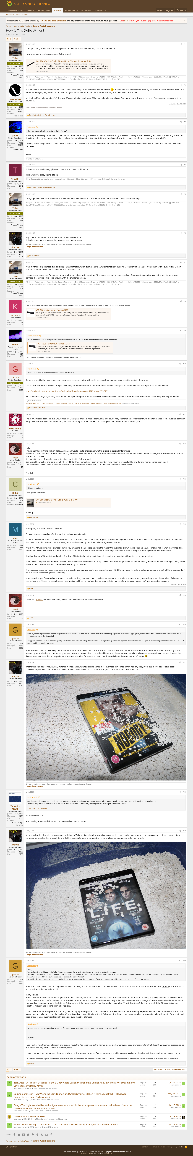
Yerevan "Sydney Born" (17, 76)
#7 (185, 262)
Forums (57, 10)
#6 (185, 233)
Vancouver (19, 505)
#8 (185, 301)
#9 (185, 330)
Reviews (30, 10)
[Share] (181, 44)
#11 (184, 414)
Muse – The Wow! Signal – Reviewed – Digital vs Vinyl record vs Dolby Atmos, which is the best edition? (66, 1124)
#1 (185, 44)
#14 (184, 524)
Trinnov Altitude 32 (47, 403)
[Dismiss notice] (184, 20)
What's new (70, 10)
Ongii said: (31, 965)
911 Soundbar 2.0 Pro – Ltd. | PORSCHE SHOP (57, 499)
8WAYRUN (108, 1154)
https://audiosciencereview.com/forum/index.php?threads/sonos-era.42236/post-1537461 (67, 391)
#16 (184, 624)
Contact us (146, 1147)
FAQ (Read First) (15, 10)
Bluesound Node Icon (32, 403)
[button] (77, 10)
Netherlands (18, 116)
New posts (10, 14)
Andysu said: (32, 797)
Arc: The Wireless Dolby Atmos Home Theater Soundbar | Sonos (65, 61)
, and (42, 187)
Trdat (10, 34)
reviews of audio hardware (53, 20)
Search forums (22, 14)
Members (99, 10)
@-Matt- (39, 599)
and (37, 408)
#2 (185, 85)
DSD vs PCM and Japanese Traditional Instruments (88, 403)
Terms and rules (158, 1147)
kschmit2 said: (32, 336)
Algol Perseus (18, 149)
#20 (184, 960)
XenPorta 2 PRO (86, 1154)
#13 (184, 479)
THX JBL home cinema (34, 247)
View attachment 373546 (37, 808)
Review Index (44, 10)
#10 (184, 364)
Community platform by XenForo (82, 1152)
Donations (86, 10)
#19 (184, 831)
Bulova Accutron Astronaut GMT (112, 403)
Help (181, 1147)
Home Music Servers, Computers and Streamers (49, 1119)
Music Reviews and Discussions (45, 1088)
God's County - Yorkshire (17, 824)
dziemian (17, 1119)
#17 (184, 662)
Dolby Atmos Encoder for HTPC (30, 1116)
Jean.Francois (19, 1088)
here (126, 20)
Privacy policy (171, 1147)
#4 (185, 165)
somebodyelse (175, 1118)
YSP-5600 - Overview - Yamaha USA (52, 310)
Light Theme (13, 1147)
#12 (184, 443)
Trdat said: (31, 127)
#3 (185, 122)
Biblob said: (31, 369)
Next (16, 39)
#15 (184, 595)
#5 (185, 194)
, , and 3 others (42, 115)
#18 (184, 792)
